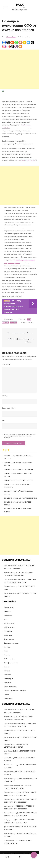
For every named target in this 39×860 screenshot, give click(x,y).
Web (3, 420)
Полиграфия (8, 678)
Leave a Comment (27, 322)
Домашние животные (11, 643)
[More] (20, 46)
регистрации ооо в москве (26, 160)
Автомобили (8, 631)
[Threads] (32, 42)
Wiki (5, 619)
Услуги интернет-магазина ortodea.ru (20, 333)
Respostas (7, 611)
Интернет (7, 647)
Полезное (7, 675)
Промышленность (10, 686)
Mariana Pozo (10, 37)
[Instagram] (4, 46)
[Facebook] (4, 42)
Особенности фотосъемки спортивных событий (20, 340)
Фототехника (8, 698)
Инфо (6, 651)
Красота (7, 655)
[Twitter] (28, 42)
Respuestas (8, 615)
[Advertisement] (19, 69)
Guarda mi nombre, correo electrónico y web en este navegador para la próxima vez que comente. (20, 436)
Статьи (13, 322)
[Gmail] (8, 46)
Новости (7, 667)
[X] (8, 42)
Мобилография (9, 659)
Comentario (6, 364)
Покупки (7, 671)
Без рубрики (8, 635)
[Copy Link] (24, 42)
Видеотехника (9, 639)
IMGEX (19, 4)
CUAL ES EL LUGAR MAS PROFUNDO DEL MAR (20, 498)
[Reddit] (12, 42)
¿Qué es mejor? (9, 627)
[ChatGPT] (12, 46)
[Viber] (16, 46)
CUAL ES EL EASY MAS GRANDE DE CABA (18, 469)
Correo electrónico (8, 408)
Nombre (5, 396)
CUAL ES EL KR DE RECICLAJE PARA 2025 (18, 480)
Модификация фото (11, 663)
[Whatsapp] (16, 42)
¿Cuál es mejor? (9, 623)
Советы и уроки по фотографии (15, 690)
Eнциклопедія (9, 607)
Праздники (7, 682)
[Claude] (20, 42)
